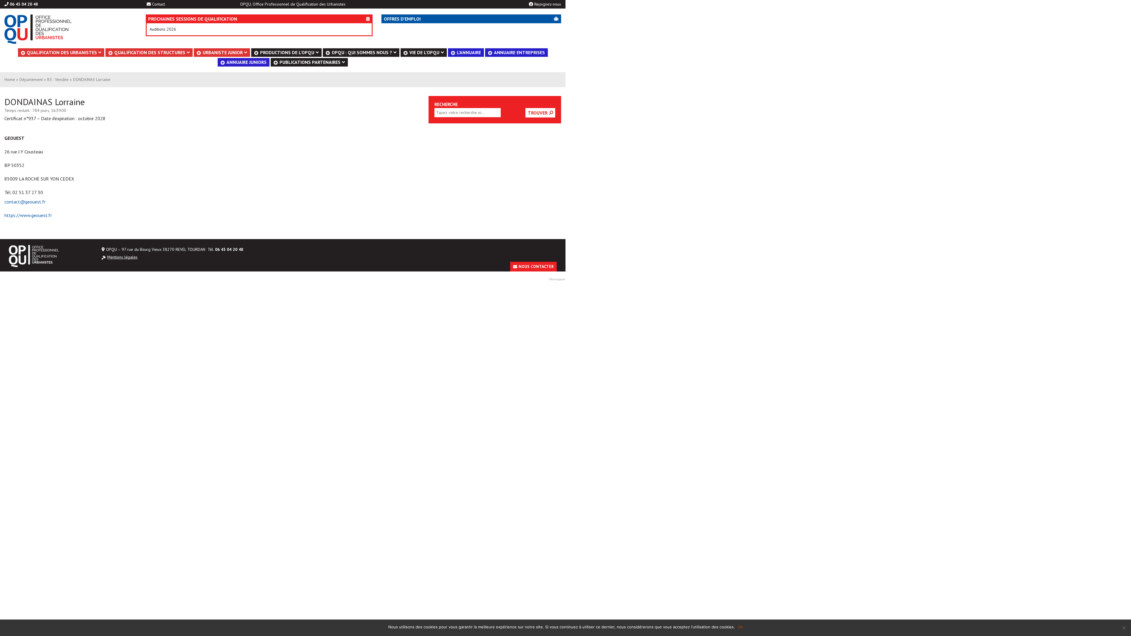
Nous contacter (536, 266)
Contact (158, 4)
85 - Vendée (58, 79)
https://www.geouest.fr (28, 215)
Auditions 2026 (163, 29)
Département (31, 79)
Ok (740, 627)
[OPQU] (66, 29)
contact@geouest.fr (25, 202)
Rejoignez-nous (547, 4)
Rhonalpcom (557, 279)
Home (9, 79)
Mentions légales (122, 257)
